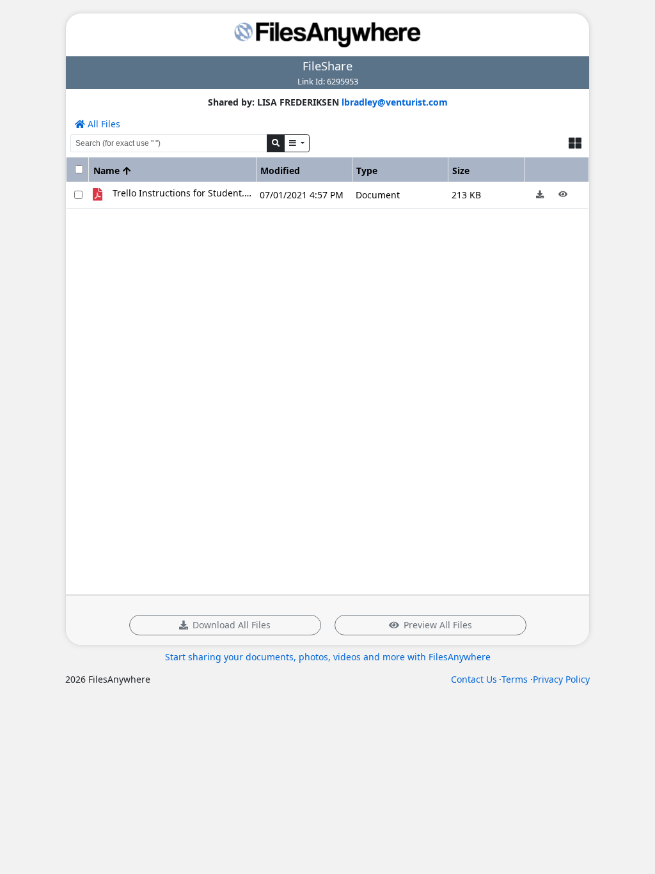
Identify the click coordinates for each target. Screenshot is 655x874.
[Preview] (562, 195)
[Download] (539, 195)
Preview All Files (438, 625)
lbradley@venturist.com (395, 102)
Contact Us (474, 679)
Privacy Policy (561, 679)
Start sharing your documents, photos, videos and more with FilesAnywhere (328, 657)
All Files (102, 124)
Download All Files (232, 625)
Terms (514, 679)
